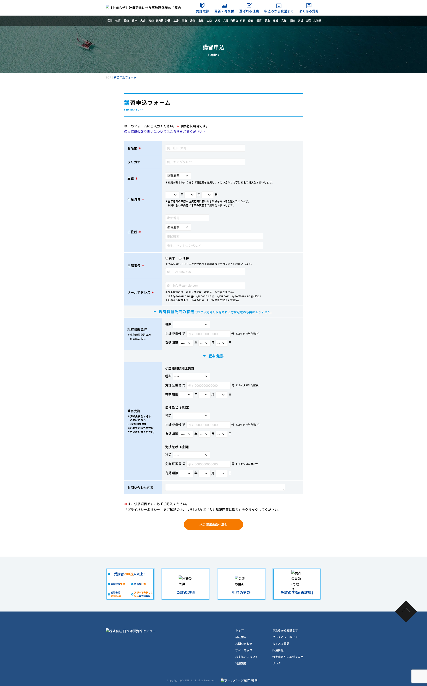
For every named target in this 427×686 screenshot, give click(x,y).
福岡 (109, 20)
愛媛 (275, 20)
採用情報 (278, 650)
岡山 (184, 20)
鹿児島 (159, 20)
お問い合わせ (243, 644)
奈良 (250, 20)
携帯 (185, 258)
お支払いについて (246, 657)
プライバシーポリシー (143, 509)
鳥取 (192, 20)
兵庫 (225, 20)
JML (187, 680)
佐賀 (118, 20)
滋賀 (259, 20)
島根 (200, 20)
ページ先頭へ (406, 612)
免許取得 (202, 11)
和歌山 (234, 20)
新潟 (308, 20)
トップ (239, 630)
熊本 (134, 20)
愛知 (292, 20)
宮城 (300, 20)
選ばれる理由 (249, 11)
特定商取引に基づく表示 (288, 657)
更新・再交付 (224, 11)
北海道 (317, 20)
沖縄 (167, 20)
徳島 (267, 20)
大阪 (217, 20)
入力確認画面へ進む (213, 524)
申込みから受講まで (279, 11)
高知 (283, 20)
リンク (276, 663)
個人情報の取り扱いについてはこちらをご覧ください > (164, 131)
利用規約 (241, 663)
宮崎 (151, 20)
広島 (176, 20)
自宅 (172, 258)
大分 (142, 20)
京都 (242, 20)
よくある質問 (309, 11)
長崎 (126, 20)
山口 (209, 20)
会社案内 (241, 637)
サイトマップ (243, 650)
